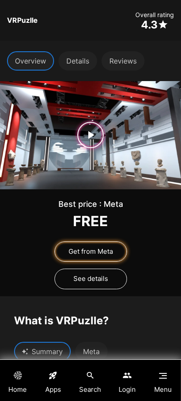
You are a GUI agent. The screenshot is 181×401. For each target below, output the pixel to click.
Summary (47, 351)
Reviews (123, 61)
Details (77, 61)
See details (90, 278)
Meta (91, 351)
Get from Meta (91, 251)
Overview (30, 61)
